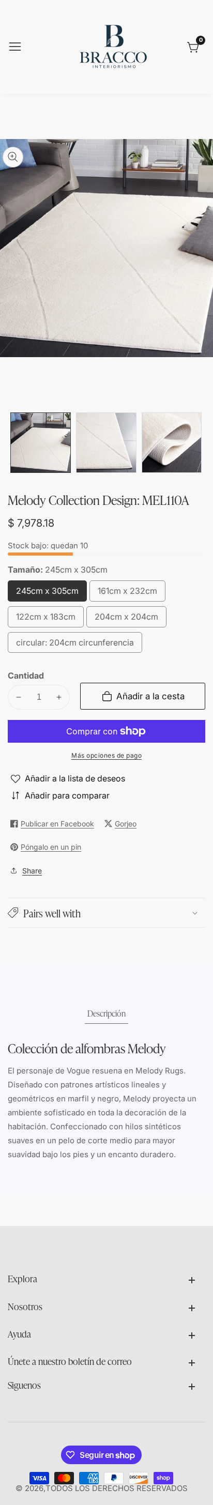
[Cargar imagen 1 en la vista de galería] (40, 442)
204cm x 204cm (126, 619)
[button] (106, 912)
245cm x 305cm (47, 594)
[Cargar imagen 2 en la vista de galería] (106, 442)
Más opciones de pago (106, 755)
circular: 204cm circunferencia (75, 645)
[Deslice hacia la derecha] (197, 442)
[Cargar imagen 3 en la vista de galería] (172, 442)
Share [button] (32, 870)
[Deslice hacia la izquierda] (15, 442)
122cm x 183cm (45, 619)
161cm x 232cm (127, 594)
